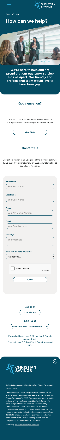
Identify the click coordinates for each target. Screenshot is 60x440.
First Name (11, 181)
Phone (8, 208)
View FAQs (30, 132)
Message (10, 234)
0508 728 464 (30, 312)
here (24, 409)
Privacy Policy (12, 388)
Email (8, 221)
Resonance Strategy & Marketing (27, 425)
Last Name (11, 195)
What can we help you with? (19, 251)
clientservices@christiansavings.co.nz (30, 326)
